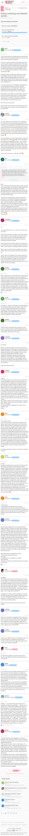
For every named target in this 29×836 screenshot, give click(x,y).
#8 (27, 342)
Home (2, 822)
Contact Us (24, 824)
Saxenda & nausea (10, 799)
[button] (2, 2)
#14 (27, 575)
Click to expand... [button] (15, 180)
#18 (27, 669)
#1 (27, 54)
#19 (27, 701)
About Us (11, 822)
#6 (27, 303)
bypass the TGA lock (14, 8)
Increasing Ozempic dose (11, 805)
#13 (27, 524)
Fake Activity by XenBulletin (14, 828)
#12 (27, 503)
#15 (27, 615)
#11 (27, 461)
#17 (27, 653)
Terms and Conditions (19, 822)
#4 (27, 225)
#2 (27, 119)
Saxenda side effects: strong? (13, 794)
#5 (27, 273)
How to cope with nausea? (12, 782)
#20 (27, 736)
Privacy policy (11, 824)
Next (15, 770)
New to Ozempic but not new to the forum (16, 788)
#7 (27, 325)
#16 (27, 635)
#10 (27, 419)
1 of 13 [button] (10, 770)
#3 (27, 164)
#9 (27, 376)
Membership (18, 824)
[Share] (26, 54)
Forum (6, 822)
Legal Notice (4, 824)
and (7, 725)
